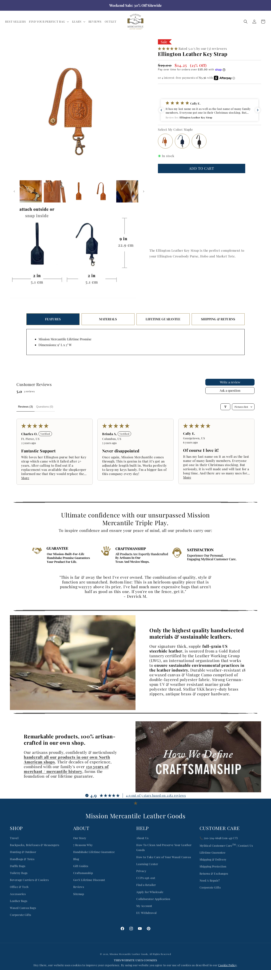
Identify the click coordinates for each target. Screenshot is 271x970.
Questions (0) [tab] (44, 406)
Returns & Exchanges (214, 873)
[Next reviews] (257, 110)
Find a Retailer (146, 885)
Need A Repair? (210, 880)
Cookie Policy (227, 965)
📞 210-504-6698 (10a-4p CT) (219, 838)
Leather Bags (18, 901)
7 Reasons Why (83, 845)
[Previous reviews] (161, 110)
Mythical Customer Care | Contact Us (226, 845)
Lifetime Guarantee (213, 852)
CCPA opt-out (145, 878)
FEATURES (53, 319)
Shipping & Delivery (213, 859)
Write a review (230, 382)
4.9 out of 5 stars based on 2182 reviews (156, 795)
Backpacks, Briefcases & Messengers (34, 845)
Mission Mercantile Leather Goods (129, 954)
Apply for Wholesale (149, 892)
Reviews (78, 887)
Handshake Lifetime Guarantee (94, 852)
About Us (142, 838)
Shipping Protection (213, 866)
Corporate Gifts (20, 915)
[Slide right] (143, 191)
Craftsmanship (83, 873)
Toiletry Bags (19, 873)
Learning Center (147, 864)
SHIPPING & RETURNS (218, 319)
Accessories (18, 894)
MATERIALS (108, 319)
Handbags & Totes (22, 859)
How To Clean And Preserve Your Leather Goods (164, 847)
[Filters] (225, 406)
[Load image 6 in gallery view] (127, 191)
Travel (14, 838)
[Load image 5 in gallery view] (103, 191)
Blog (76, 859)
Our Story (79, 838)
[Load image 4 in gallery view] (79, 191)
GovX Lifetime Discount (89, 880)
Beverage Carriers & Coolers (29, 880)
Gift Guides (80, 866)
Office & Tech (19, 887)
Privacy (141, 871)
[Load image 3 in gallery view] (55, 191)
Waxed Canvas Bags (23, 908)
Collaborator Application (153, 899)
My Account (144, 906)
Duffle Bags (17, 866)
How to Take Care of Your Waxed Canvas (163, 857)
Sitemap (78, 894)
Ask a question (230, 390)
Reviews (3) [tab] (25, 406)
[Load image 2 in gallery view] (31, 191)
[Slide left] (14, 191)
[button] (48, 21)
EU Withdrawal (146, 913)
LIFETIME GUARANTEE (163, 319)
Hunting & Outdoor (23, 852)
